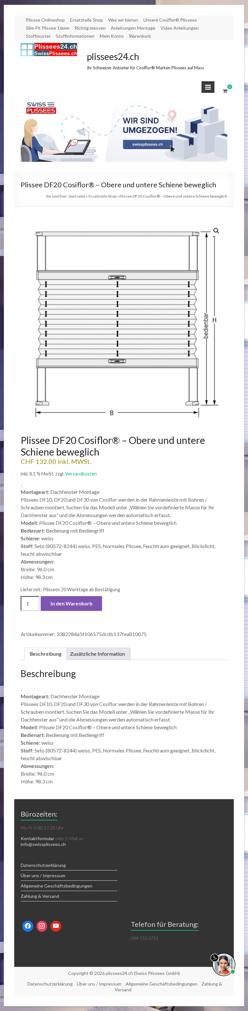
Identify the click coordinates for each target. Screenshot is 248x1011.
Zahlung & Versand (40, 896)
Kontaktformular (37, 838)
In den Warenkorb (71, 603)
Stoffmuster (38, 36)
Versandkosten (81, 473)
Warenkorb (140, 36)
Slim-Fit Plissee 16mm (47, 28)
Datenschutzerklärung (43, 865)
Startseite (76, 196)
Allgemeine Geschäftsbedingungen (56, 885)
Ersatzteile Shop (86, 20)
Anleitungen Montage (133, 28)
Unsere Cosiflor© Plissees (170, 20)
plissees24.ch (113, 56)
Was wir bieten (123, 20)
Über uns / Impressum (43, 875)
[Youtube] (56, 926)
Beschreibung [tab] (45, 654)
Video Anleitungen (179, 28)
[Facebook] (28, 926)
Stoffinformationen (75, 36)
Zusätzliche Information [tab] (97, 654)
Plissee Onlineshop (45, 20)
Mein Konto (112, 36)
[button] (216, 231)
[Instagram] (42, 926)
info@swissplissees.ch (43, 844)
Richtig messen (90, 28)
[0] (224, 91)
